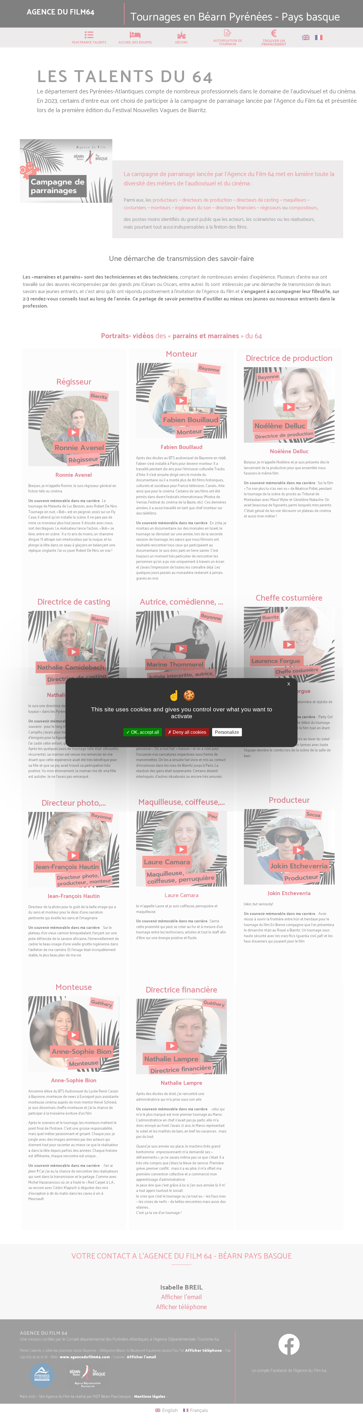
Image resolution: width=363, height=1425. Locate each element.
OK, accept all (144, 732)
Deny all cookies (189, 732)
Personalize (227, 732)
